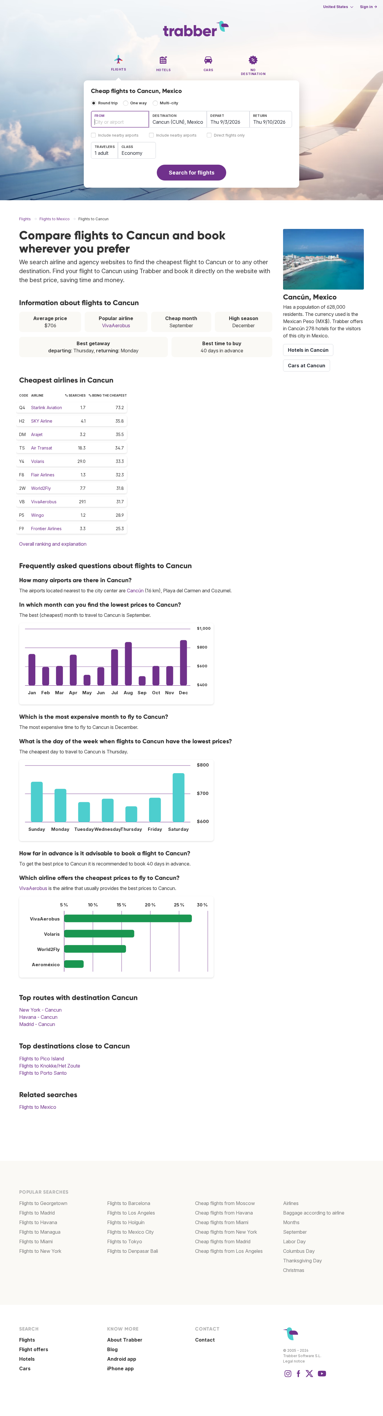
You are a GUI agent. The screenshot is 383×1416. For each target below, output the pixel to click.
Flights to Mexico (37, 1107)
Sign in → (368, 6)
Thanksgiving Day (302, 1261)
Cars (25, 1368)
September (295, 1232)
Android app (121, 1359)
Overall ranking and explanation (52, 544)
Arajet (36, 434)
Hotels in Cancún (308, 350)
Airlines (291, 1203)
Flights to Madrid (37, 1213)
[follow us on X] (309, 1377)
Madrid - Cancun (37, 1024)
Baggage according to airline (313, 1213)
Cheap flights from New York (226, 1232)
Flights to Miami (36, 1241)
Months (291, 1222)
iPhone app (120, 1368)
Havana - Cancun (38, 1017)
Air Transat (41, 447)
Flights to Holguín (126, 1222)
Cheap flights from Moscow (225, 1203)
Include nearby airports (118, 135)
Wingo (37, 515)
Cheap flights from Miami (221, 1222)
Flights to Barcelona (128, 1203)
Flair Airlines (42, 474)
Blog (112, 1349)
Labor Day (294, 1241)
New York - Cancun (40, 1010)
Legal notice (294, 1361)
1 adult (101, 153)
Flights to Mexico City (130, 1232)
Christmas (293, 1270)
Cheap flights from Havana (224, 1213)
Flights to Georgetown (43, 1203)
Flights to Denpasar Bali (132, 1251)
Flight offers (33, 1349)
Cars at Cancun (306, 365)
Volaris (37, 461)
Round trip (108, 103)
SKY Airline (41, 420)
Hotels (27, 1359)
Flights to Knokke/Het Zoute (49, 1066)
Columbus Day (299, 1251)
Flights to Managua (39, 1232)
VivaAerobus (116, 325)
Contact (205, 1340)
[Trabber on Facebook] (298, 1377)
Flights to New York (40, 1251)
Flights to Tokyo (124, 1241)
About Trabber (124, 1340)
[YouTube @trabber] (321, 1377)
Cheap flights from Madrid (222, 1241)
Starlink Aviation (46, 407)
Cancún (135, 591)
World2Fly (41, 488)
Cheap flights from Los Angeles (229, 1251)
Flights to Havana (38, 1222)
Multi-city (169, 103)
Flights (27, 1340)
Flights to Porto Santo (43, 1073)
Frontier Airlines (46, 528)
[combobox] (120, 119)
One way (138, 103)
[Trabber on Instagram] (288, 1377)
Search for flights (192, 172)
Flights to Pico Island (41, 1059)
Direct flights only (229, 135)
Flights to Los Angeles (131, 1213)
